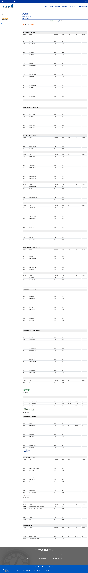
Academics (4, 14)
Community (3, 23)
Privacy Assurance (35, 570)
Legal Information (48, 570)
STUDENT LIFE (72, 6)
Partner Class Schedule (10, 14)
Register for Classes (26, 28)
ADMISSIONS (64, 6)
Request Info (56, 558)
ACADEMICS (57, 6)
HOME (46, 6)
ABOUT (51, 6)
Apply (27, 558)
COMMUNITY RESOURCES (82, 6)
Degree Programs (4, 17)
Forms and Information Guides (5, 20)
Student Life (3, 22)
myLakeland (7, 6)
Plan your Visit (42, 558)
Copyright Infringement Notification (41, 570)
